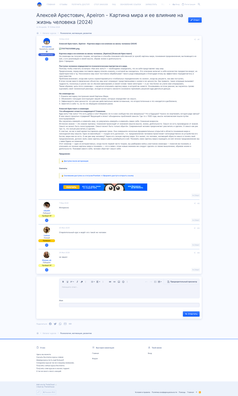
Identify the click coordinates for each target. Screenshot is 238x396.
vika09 (47, 210)
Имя (61, 300)
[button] (63, 282)
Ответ (196, 195)
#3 (198, 228)
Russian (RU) (50, 392)
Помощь (182, 392)
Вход (150, 353)
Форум (95, 358)
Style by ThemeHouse (45, 387)
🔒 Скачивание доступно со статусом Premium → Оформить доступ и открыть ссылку (97, 176)
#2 (199, 203)
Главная (95, 353)
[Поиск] (199, 4)
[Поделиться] (195, 39)
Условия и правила (142, 392)
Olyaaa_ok (46, 260)
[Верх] (196, 392)
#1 (199, 39)
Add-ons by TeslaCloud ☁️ (46, 384)
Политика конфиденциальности (164, 392)
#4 (198, 253)
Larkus (47, 235)
